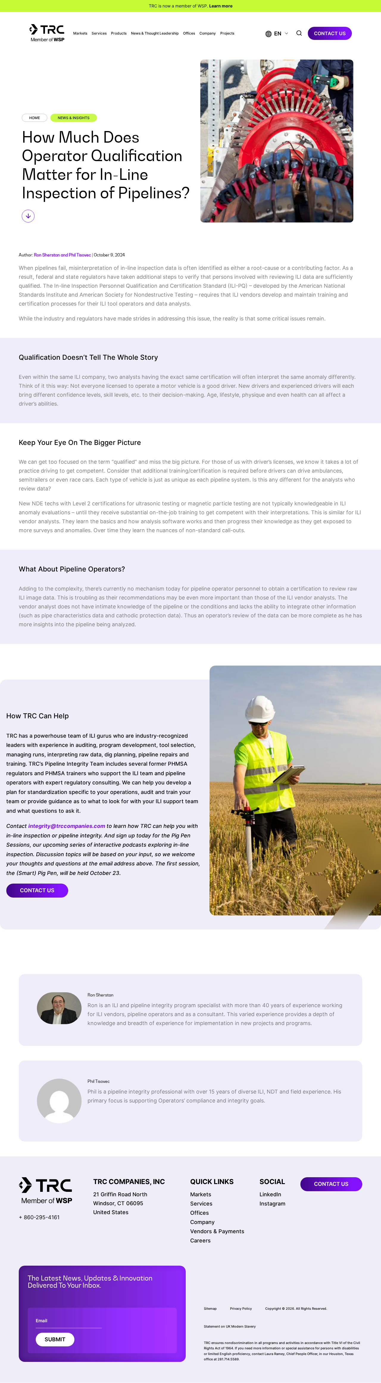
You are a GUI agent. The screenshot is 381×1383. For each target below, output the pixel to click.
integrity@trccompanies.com (66, 826)
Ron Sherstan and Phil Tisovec (62, 255)
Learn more (220, 5)
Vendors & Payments (217, 1231)
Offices (189, 33)
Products (119, 33)
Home (34, 118)
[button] (273, 33)
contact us (330, 33)
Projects (227, 33)
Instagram (272, 1203)
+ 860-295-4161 (39, 1217)
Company (207, 33)
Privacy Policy (241, 1308)
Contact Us (37, 890)
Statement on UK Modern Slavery (230, 1326)
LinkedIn (270, 1194)
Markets (80, 33)
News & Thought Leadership (155, 33)
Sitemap (210, 1308)
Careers (200, 1240)
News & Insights (74, 118)
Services (99, 33)
